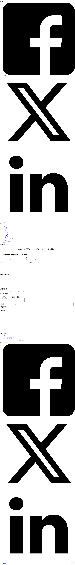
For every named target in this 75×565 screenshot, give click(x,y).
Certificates (5, 335)
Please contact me (6, 303)
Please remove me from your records (9, 304)
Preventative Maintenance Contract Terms (10, 336)
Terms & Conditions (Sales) (7, 338)
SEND (3, 307)
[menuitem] (4, 225)
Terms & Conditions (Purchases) (8, 337)
